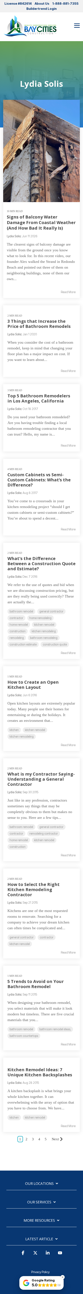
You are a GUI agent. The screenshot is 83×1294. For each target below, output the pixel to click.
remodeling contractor (43, 833)
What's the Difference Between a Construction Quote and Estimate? (41, 564)
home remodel (19, 624)
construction (18, 631)
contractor (16, 618)
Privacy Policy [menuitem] (40, 1272)
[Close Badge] (62, 1277)
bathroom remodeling (43, 638)
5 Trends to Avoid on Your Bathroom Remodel (35, 983)
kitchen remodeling (44, 631)
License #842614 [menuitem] (18, 3)
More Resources (39, 1220)
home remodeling (40, 618)
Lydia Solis (13, 236)
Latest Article (39, 1239)
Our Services (39, 1202)
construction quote (55, 644)
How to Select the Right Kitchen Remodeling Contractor (33, 889)
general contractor (51, 611)
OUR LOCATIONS (39, 1183)
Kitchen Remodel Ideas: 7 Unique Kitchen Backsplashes (39, 1072)
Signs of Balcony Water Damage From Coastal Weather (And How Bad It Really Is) (41, 222)
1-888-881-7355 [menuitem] (65, 3)
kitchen (14, 730)
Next (55, 1139)
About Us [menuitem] (42, 3)
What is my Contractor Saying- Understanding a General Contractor (41, 779)
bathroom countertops (24, 1036)
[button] (77, 25)
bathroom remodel (21, 611)
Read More (68, 292)
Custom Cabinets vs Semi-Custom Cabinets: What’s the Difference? (39, 480)
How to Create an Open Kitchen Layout (33, 684)
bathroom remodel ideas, (55, 1029)
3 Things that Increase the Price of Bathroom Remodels (39, 323)
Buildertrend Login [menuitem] (41, 9)
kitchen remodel (44, 624)
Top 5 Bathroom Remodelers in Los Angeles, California (38, 398)
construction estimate (23, 644)
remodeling (17, 638)
